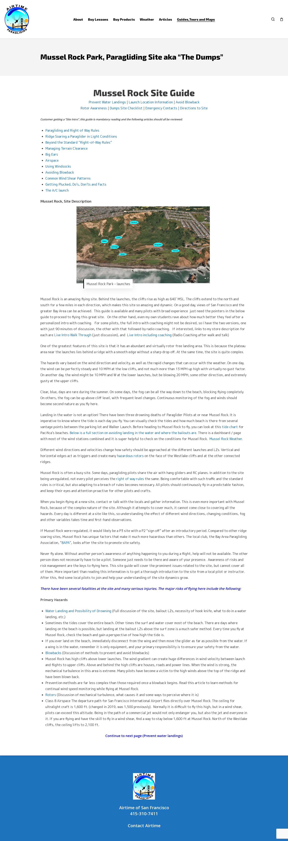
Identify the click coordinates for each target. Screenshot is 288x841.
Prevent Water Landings (107, 102)
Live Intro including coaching (149, 335)
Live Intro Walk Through (72, 335)
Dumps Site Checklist (126, 108)
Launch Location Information (151, 102)
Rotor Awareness (93, 108)
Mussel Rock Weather (225, 438)
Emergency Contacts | (162, 108)
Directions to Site (194, 108)
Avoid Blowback (188, 102)
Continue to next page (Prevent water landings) (144, 735)
